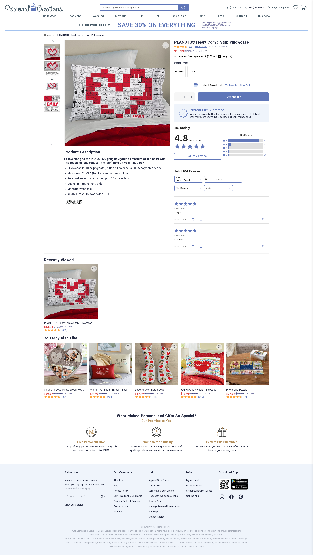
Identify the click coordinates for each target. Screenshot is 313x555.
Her (157, 16)
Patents (118, 511)
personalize (233, 97)
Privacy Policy (121, 490)
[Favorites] (295, 7)
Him (141, 16)
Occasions (74, 16)
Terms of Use (121, 506)
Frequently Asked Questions (163, 496)
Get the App (192, 496)
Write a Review (197, 156)
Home (201, 16)
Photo (220, 16)
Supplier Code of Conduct (127, 501)
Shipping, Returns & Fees (199, 490)
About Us (118, 480)
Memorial (121, 16)
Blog (116, 485)
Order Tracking (194, 485)
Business (264, 16)
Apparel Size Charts (159, 480)
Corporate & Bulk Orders (161, 490)
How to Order (155, 501)
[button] (246, 140)
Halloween (49, 16)
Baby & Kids (178, 16)
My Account (192, 480)
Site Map (153, 511)
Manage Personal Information (164, 506)
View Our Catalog (74, 504)
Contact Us (154, 485)
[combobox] (188, 179)
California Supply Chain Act (128, 496)
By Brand (241, 16)
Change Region (156, 517)
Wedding (98, 16)
